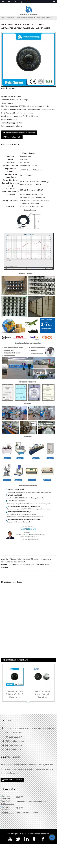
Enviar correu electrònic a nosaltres (20, 133)
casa (2, 17)
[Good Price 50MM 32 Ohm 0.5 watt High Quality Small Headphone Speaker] (42, 676)
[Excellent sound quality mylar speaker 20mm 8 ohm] (15, 676)
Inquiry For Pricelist (13, 780)
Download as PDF (12, 137)
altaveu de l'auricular (24, 17)
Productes (10, 17)
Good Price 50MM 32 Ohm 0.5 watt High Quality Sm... (42, 694)
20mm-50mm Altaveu (43, 17)
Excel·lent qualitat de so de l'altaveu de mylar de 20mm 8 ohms (15, 694)
